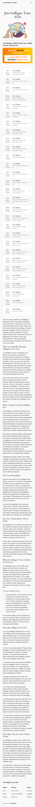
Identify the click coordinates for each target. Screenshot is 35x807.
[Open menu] (31, 3)
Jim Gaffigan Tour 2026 (10, 2)
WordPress (13, 803)
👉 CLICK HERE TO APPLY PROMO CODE (17, 58)
